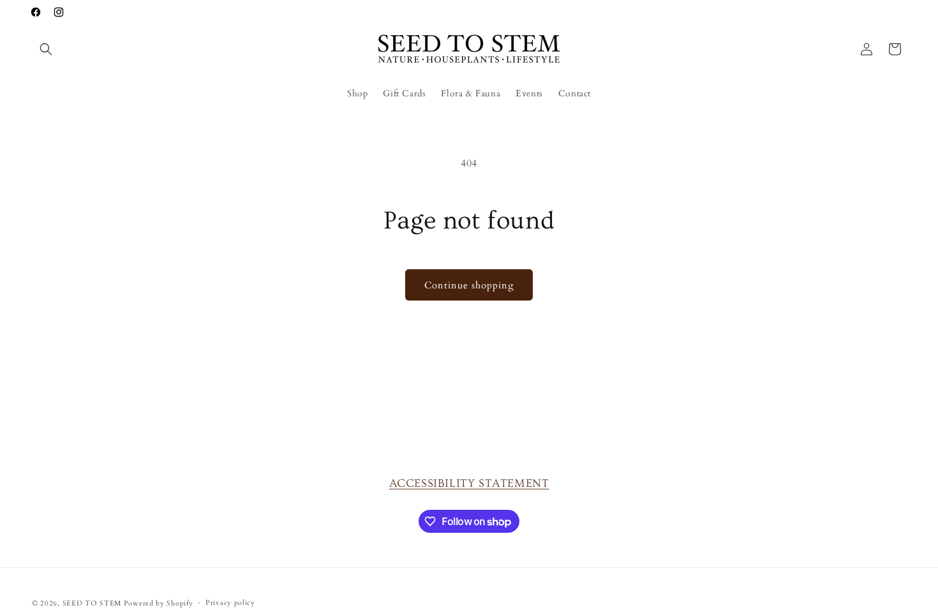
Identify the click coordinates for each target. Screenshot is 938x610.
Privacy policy (230, 602)
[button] (46, 49)
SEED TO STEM (92, 603)
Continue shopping (469, 285)
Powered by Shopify (158, 603)
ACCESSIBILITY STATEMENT (469, 483)
